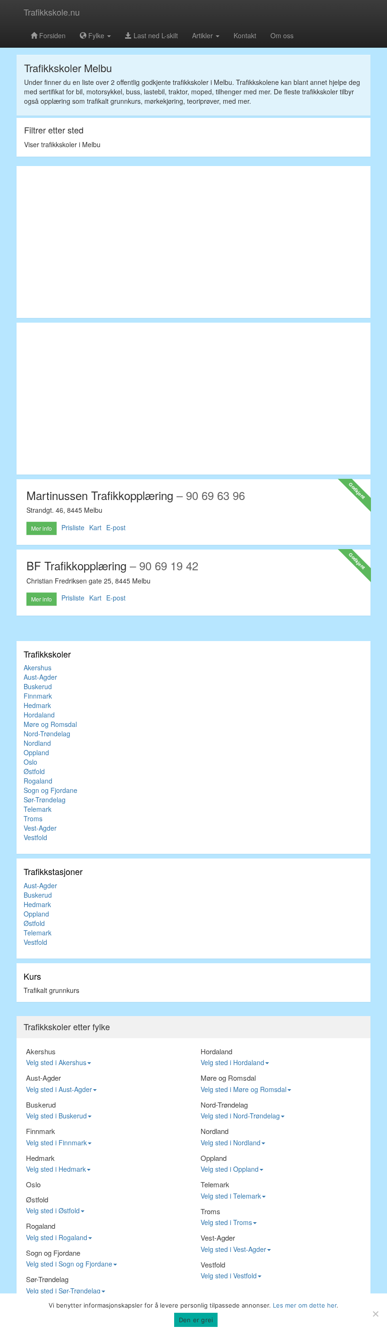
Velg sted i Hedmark (56, 1169)
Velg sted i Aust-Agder (59, 1089)
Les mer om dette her (305, 1305)
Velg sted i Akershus (56, 1062)
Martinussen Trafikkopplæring (99, 495)
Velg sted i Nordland (231, 1142)
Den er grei (196, 1320)
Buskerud (38, 686)
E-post (116, 527)
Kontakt (245, 35)
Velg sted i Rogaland (56, 1237)
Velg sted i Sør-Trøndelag (63, 1290)
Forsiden (51, 35)
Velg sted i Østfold (53, 1210)
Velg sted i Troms (226, 1222)
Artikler (203, 35)
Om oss (282, 35)
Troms (33, 818)
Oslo (30, 762)
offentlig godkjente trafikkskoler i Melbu (174, 82)
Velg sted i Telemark (231, 1196)
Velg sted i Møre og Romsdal (243, 1089)
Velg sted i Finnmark (56, 1142)
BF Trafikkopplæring (76, 565)
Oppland (36, 752)
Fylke (96, 35)
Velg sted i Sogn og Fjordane (69, 1263)
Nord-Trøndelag (47, 733)
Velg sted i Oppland (230, 1169)
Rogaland (38, 780)
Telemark (37, 809)
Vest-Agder (40, 828)
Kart (95, 527)
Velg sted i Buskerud (56, 1115)
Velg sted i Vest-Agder (233, 1249)
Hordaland (39, 714)
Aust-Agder (40, 677)
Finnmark (38, 695)
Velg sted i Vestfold (229, 1275)
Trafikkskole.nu (52, 12)
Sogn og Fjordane (50, 790)
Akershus (37, 667)
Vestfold (35, 837)
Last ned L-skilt (155, 35)
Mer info (41, 528)
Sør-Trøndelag (45, 799)
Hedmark (37, 705)
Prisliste (72, 527)
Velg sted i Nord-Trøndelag (240, 1115)
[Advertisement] (193, 242)
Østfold (34, 771)
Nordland (37, 743)
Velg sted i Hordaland (232, 1062)
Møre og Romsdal (50, 724)
